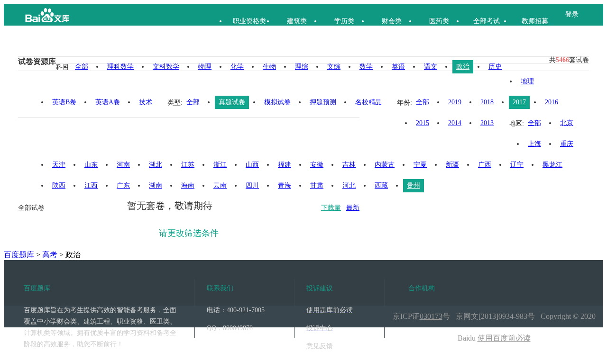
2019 (454, 102)
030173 (431, 316)
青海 (284, 185)
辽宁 (517, 164)
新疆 (452, 164)
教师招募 (535, 21)
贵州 (413, 185)
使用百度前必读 (504, 338)
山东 (91, 164)
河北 (349, 185)
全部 (81, 66)
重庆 (566, 143)
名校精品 (368, 102)
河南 (123, 164)
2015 (422, 122)
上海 (534, 143)
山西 (252, 164)
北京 (566, 122)
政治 (462, 66)
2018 (487, 102)
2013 (487, 122)
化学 (237, 66)
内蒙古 (385, 164)
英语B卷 (64, 102)
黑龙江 (552, 164)
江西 (91, 185)
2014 (454, 122)
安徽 (316, 164)
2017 (519, 102)
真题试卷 (232, 102)
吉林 (349, 164)
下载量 (331, 207)
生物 (269, 66)
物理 (205, 66)
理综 (301, 66)
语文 (430, 66)
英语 (398, 66)
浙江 (220, 164)
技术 (145, 102)
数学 (366, 66)
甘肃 (316, 185)
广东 (123, 185)
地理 (527, 81)
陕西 (58, 185)
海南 (187, 185)
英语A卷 (107, 102)
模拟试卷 (277, 102)
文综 (333, 66)
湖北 (155, 164)
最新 (352, 207)
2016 (551, 102)
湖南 (155, 185)
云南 (220, 185)
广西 (484, 164)
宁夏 (420, 164)
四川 (252, 185)
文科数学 (166, 66)
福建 (284, 164)
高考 (49, 255)
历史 (495, 66)
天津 (58, 164)
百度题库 (19, 255)
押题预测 (323, 102)
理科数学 (120, 66)
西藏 (381, 185)
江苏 (187, 164)
